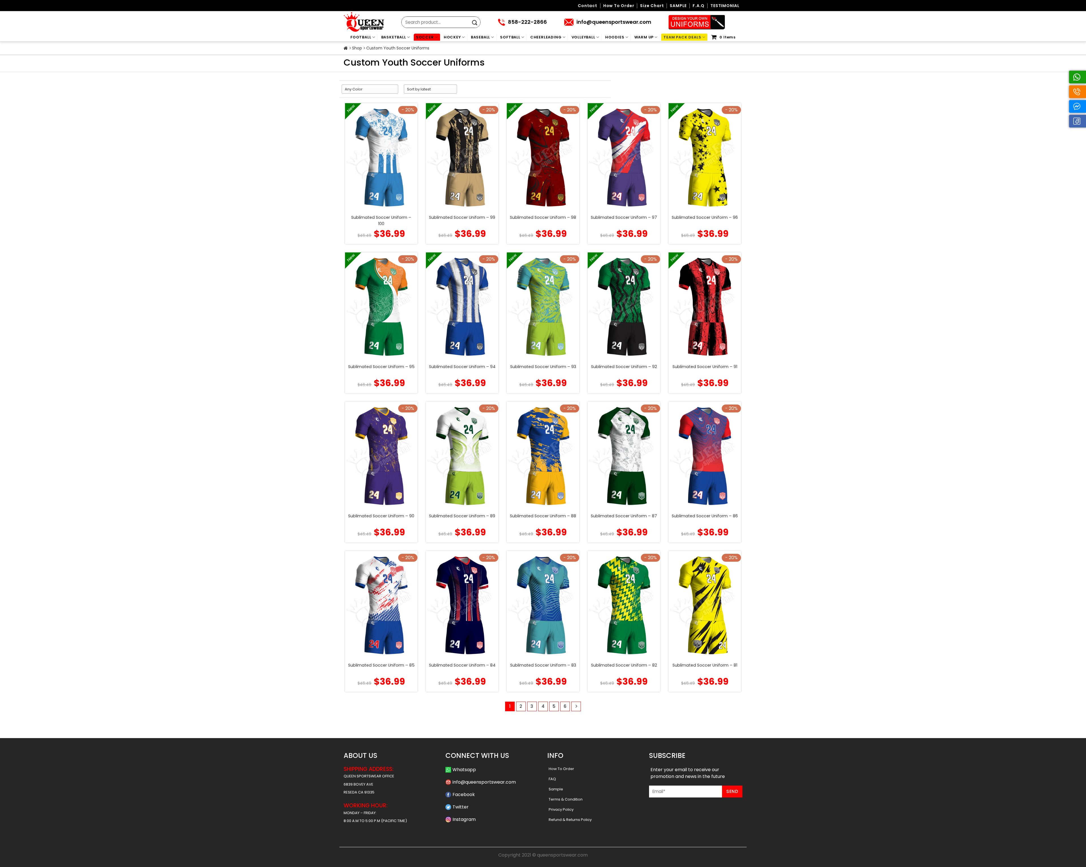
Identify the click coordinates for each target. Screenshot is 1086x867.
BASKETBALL (393, 37)
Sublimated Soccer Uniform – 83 (543, 665)
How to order (618, 5)
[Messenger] (1077, 106)
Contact (587, 5)
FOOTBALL (360, 37)
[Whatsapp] (1077, 77)
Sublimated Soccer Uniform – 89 (462, 516)
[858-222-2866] (1077, 91)
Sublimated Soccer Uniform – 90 (381, 516)
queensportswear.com (562, 855)
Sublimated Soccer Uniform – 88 (543, 516)
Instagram (464, 819)
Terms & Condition (566, 799)
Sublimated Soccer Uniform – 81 (705, 665)
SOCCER (425, 37)
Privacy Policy (561, 809)
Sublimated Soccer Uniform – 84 (462, 665)
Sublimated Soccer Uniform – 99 (462, 217)
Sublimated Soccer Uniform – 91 (705, 366)
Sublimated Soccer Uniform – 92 (624, 366)
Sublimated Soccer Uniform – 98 (543, 217)
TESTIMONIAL (725, 5)
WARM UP (644, 37)
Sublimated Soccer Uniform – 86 (705, 516)
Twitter (461, 807)
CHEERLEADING (546, 37)
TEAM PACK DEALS (682, 37)
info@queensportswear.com (484, 782)
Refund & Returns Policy (570, 819)
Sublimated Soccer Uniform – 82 (624, 665)
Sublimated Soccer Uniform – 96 (705, 217)
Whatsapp (464, 769)
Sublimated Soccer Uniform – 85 (381, 665)
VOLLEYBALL (583, 37)
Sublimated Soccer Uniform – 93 (543, 366)
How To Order (561, 768)
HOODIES (614, 37)
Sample (556, 789)
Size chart (652, 5)
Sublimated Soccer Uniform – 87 (624, 516)
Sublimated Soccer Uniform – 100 (381, 220)
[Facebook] (1077, 121)
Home (346, 48)
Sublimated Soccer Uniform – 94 (462, 366)
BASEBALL (480, 37)
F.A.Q (698, 5)
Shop (357, 48)
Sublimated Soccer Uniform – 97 (624, 217)
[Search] (474, 23)
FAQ (552, 779)
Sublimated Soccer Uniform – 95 (381, 366)
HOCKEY (452, 37)
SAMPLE (678, 5)
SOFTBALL (510, 37)
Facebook (464, 794)
